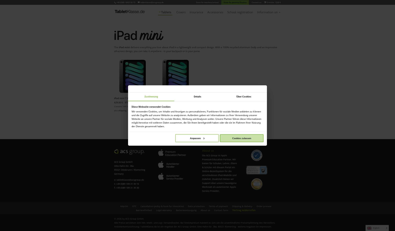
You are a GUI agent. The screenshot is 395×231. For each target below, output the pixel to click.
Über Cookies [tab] (243, 96)
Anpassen (195, 138)
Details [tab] (197, 96)
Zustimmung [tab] (151, 96)
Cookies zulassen (241, 138)
